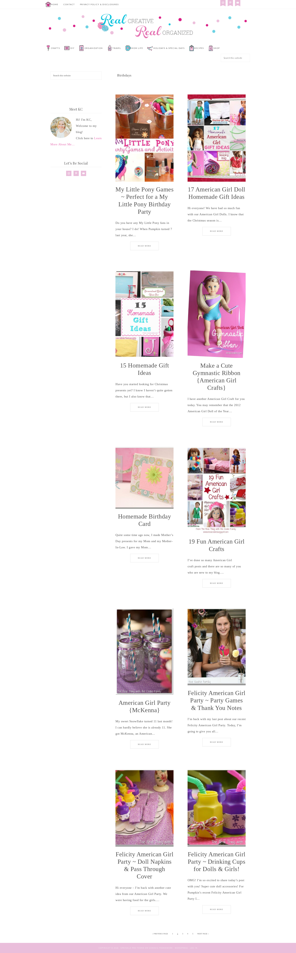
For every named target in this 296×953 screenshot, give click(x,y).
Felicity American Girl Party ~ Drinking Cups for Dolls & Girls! (216, 861)
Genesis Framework (161, 948)
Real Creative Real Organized (148, 26)
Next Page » (203, 934)
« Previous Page (160, 934)
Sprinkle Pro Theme (132, 948)
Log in (194, 948)
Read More (144, 246)
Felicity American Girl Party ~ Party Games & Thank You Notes (216, 700)
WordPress (181, 948)
